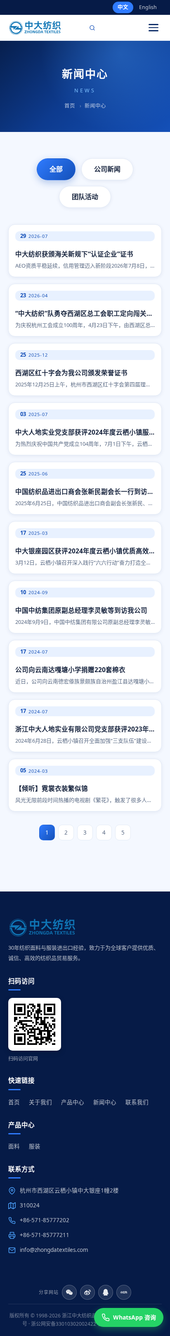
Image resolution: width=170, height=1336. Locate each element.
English (148, 7)
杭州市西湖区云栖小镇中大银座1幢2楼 (69, 1190)
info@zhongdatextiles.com (54, 1250)
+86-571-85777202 (44, 1220)
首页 (69, 105)
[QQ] (105, 1292)
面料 (14, 1146)
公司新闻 (107, 169)
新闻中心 (104, 1102)
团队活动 (85, 196)
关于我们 (40, 1102)
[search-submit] (92, 28)
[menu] (153, 28)
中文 (123, 7)
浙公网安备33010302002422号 (66, 1323)
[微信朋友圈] (69, 1292)
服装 (34, 1146)
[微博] (87, 1292)
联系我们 (137, 1102)
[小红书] (123, 1292)
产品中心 (72, 1102)
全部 (56, 169)
